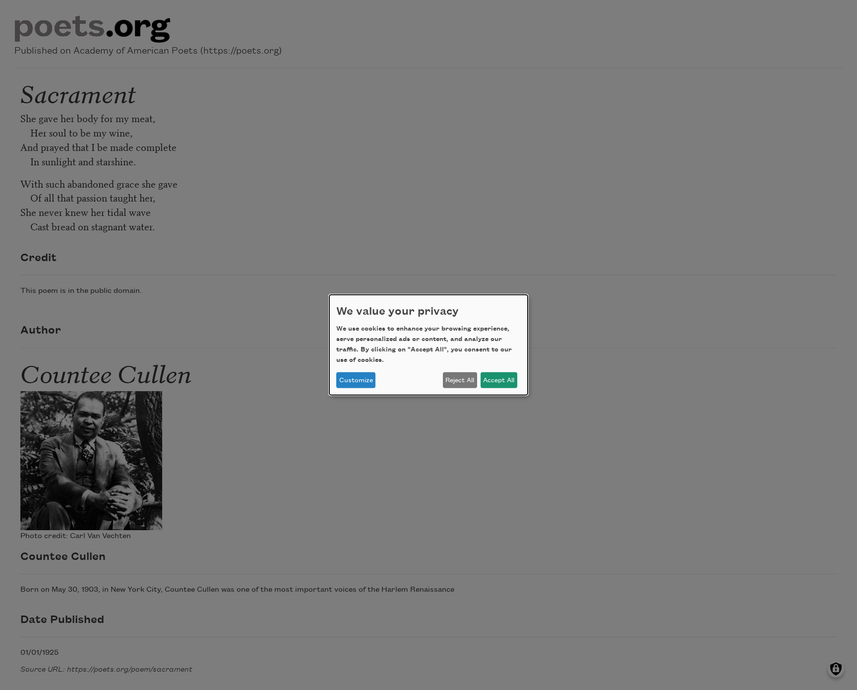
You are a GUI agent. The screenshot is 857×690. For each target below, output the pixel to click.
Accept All (498, 380)
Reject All (459, 380)
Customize (356, 380)
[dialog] (428, 345)
